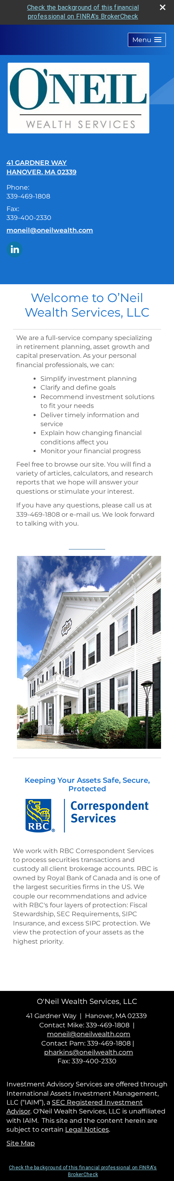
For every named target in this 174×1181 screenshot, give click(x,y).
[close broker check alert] (162, 7)
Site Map (20, 1143)
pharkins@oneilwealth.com (88, 1052)
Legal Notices (87, 1129)
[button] (147, 40)
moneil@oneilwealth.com (49, 230)
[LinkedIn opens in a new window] (14, 249)
